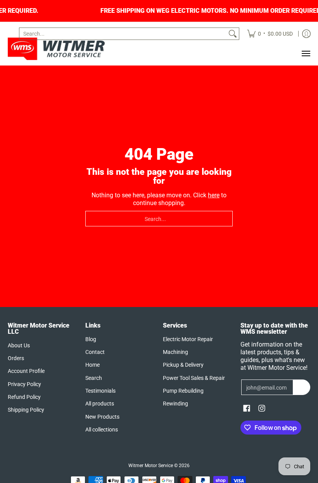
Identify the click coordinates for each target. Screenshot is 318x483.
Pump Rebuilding (183, 391)
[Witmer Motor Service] (56, 49)
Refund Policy (24, 397)
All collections (101, 429)
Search (93, 378)
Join (301, 387)
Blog (90, 339)
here (213, 195)
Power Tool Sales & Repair (194, 378)
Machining (175, 352)
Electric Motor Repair (188, 339)
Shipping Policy (26, 410)
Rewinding (175, 403)
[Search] (232, 34)
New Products (102, 417)
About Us (19, 345)
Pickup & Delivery (183, 365)
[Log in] (306, 33)
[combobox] (122, 34)
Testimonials (100, 391)
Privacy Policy (24, 384)
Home (92, 365)
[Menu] (305, 53)
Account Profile (26, 371)
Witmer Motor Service (150, 465)
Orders (16, 358)
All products (99, 403)
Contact (95, 352)
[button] (246, 408)
